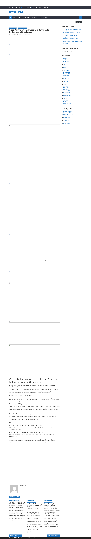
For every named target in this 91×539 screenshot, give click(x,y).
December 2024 (66, 72)
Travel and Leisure (43, 17)
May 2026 (65, 58)
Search (63, 20)
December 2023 (66, 90)
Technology (66, 120)
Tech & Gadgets (67, 119)
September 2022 (67, 103)
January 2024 (66, 89)
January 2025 (66, 70)
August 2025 (66, 61)
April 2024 (65, 84)
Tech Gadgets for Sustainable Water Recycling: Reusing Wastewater (54, 535)
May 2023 (65, 101)
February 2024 (66, 87)
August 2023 (66, 97)
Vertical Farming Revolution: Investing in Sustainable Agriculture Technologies (51, 505)
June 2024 (65, 81)
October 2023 (66, 94)
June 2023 (65, 100)
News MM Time (16, 12)
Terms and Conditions (26, 7)
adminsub (21, 34)
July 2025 (65, 63)
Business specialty (17, 17)
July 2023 (65, 98)
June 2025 (65, 64)
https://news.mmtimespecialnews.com (28, 488)
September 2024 (67, 76)
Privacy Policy (34, 7)
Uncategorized (66, 123)
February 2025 (66, 69)
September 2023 (67, 95)
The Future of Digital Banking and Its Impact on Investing (17, 502)
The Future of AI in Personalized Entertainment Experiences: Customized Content (16, 535)
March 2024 (66, 86)
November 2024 (66, 73)
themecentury (39, 537)
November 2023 (66, 92)
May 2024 (65, 83)
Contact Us (46, 7)
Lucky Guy (20, 505)
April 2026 (65, 59)
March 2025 (65, 67)
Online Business (26, 17)
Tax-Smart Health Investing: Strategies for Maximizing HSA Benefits (34, 505)
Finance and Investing (22, 28)
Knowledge (34, 17)
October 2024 (66, 75)
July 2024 (65, 80)
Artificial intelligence (67, 111)
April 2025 (65, 66)
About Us (40, 7)
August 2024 (66, 78)
